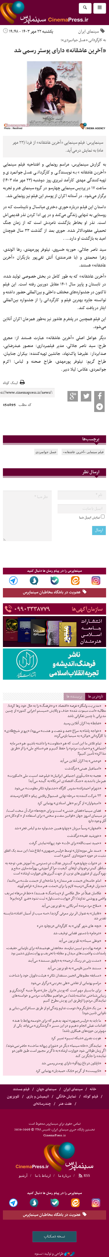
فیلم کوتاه (90, 1096)
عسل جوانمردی (46, 452)
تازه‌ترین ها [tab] (95, 696)
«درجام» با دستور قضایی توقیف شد (77, 933)
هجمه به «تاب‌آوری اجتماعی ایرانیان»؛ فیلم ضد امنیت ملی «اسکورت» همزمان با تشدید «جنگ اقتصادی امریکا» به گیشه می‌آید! (57, 778)
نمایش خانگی (66, 1096)
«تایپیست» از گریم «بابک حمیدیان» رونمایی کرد (68, 1071)
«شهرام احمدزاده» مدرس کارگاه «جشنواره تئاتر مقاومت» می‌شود (58, 788)
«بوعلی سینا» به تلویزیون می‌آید (80, 941)
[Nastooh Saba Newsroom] (69, 1254)
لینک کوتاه (10, 383)
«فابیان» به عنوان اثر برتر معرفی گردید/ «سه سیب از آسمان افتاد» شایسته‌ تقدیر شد (54, 916)
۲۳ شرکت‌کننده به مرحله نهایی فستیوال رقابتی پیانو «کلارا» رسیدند (55, 796)
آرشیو (23, 1176)
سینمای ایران (88, 31)
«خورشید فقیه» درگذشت (84, 836)
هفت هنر (65, 1104)
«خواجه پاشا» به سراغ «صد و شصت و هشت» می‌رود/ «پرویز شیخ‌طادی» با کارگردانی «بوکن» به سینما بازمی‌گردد (55, 733)
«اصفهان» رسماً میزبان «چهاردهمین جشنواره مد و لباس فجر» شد (58, 828)
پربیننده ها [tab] (74, 696)
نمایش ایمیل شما (89, 517)
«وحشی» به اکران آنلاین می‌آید (80, 761)
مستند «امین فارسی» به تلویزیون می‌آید (74, 968)
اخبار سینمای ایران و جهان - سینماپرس (54, 1155)
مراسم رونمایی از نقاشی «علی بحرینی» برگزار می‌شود (66, 983)
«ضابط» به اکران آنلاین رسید (82, 723)
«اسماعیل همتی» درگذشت (83, 768)
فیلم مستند (21, 1089)
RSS (86, 1176)
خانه (93, 1089)
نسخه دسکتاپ (54, 1236)
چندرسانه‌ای (42, 1104)
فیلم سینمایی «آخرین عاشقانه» (83, 452)
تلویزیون (13, 1096)
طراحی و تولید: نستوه (49, 1254)
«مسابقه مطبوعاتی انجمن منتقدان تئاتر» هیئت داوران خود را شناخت (55, 975)
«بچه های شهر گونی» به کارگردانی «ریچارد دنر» (69, 926)
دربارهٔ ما (64, 1176)
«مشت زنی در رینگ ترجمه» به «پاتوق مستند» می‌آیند (64, 961)
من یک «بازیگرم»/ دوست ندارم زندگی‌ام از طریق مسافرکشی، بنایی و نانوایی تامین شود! (57, 1011)
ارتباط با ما (43, 1176)
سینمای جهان (46, 1089)
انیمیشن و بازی (37, 1096)
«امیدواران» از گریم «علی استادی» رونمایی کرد (69, 803)
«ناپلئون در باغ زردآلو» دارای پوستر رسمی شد (71, 1063)
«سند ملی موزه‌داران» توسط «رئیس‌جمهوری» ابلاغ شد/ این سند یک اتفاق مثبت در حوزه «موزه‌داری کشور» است (55, 853)
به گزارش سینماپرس (89, 164)
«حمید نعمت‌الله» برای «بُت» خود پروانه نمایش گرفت (65, 843)
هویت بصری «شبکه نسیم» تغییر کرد (76, 1038)
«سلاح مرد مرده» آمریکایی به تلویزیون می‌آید (71, 906)
